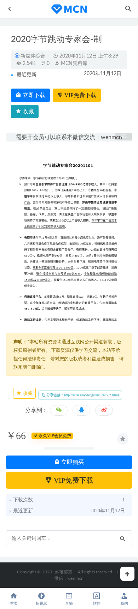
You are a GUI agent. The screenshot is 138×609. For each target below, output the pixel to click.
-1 (117, 572)
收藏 (27, 111)
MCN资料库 (73, 63)
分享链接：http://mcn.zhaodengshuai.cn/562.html (82, 395)
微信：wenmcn (69, 578)
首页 (14, 603)
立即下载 (33, 95)
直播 (69, 603)
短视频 (41, 603)
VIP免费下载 (79, 95)
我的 (124, 603)
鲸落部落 (64, 572)
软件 (96, 603)
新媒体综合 (33, 56)
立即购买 (72, 462)
